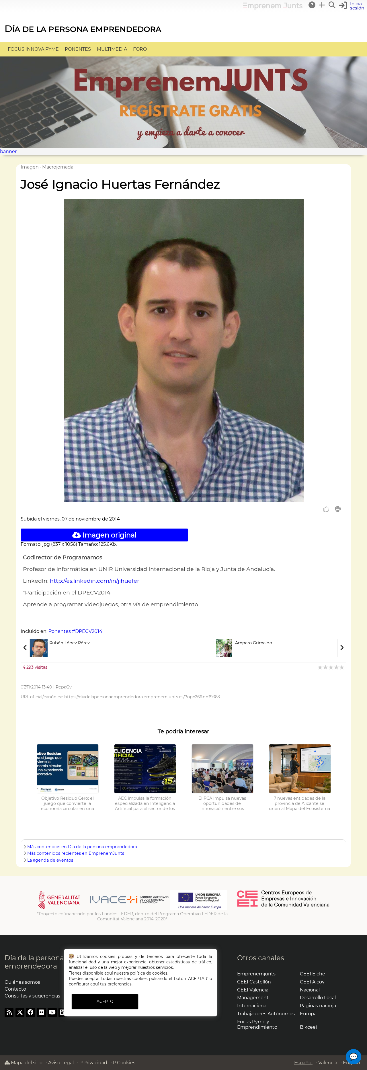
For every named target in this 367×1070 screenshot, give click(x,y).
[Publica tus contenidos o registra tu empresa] (322, 5)
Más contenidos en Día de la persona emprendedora (82, 846)
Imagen (30, 167)
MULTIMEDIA (112, 49)
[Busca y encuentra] (332, 5)
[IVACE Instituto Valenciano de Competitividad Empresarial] (103, 908)
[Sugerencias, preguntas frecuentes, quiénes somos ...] (312, 5)
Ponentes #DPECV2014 (75, 631)
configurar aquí (84, 984)
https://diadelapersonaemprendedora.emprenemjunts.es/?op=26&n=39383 (142, 696)
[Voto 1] (320, 667)
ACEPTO (105, 1001)
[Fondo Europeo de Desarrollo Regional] (198, 908)
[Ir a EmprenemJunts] (272, 8)
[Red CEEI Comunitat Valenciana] (283, 905)
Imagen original (108, 535)
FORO (140, 49)
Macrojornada (57, 167)
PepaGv (64, 687)
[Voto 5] (342, 667)
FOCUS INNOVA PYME (33, 49)
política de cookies (148, 973)
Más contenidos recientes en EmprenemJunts (75, 853)
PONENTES (78, 49)
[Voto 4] (336, 667)
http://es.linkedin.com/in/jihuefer (94, 580)
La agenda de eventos (50, 860)
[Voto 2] (326, 667)
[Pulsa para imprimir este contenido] (338, 509)
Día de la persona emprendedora (83, 28)
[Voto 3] (331, 667)
